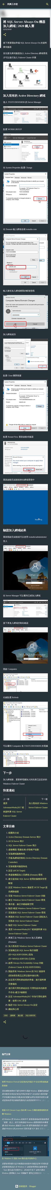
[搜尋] (47, 4)
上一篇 (6, 799)
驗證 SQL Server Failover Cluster (22, 925)
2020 (5, 1015)
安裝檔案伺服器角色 (17, 866)
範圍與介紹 (13, 833)
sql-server (30, 1015)
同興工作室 (12, 4)
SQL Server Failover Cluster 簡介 (22, 845)
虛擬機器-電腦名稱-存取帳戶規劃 (23, 849)
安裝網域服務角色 (16, 854)
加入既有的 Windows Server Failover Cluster (38, 805)
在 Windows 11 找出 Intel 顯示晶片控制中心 (19, 1158)
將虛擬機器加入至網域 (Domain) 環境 (25, 875)
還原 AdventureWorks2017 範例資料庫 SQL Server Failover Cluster (13, 809)
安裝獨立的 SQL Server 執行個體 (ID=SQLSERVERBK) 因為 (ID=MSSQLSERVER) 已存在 (23, 954)
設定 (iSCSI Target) (16, 870)
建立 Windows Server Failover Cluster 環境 (26, 900)
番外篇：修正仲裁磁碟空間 (20, 904)
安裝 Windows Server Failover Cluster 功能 (26, 896)
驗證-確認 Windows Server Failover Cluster (26, 908)
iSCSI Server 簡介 (16, 841)
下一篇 (44, 799)
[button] (4, 35)
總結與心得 (13, 1009)
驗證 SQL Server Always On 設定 (23, 1005)
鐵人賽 (20, 1015)
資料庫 (12, 1015)
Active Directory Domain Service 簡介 (24, 837)
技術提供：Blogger (27, 1186)
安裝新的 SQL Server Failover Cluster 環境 (27, 912)
